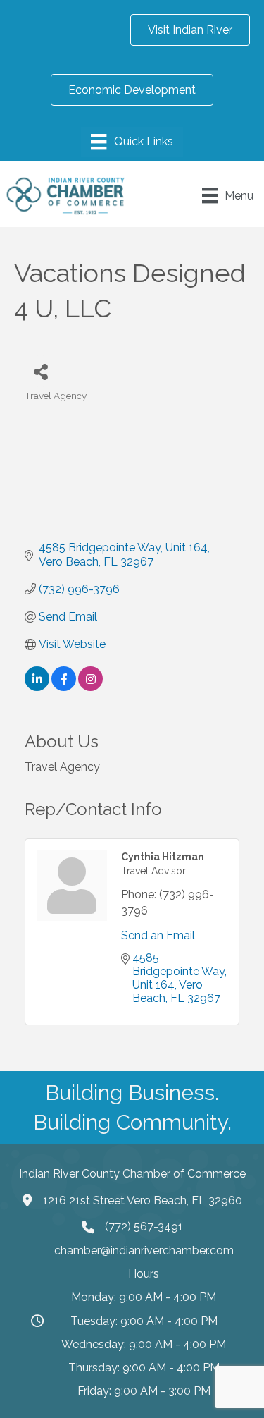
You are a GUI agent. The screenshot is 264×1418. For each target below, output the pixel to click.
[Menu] (131, 142)
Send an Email (158, 935)
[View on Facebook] (63, 687)
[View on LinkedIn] (37, 687)
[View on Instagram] (90, 687)
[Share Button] (40, 371)
